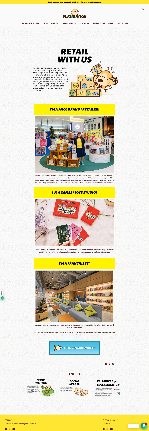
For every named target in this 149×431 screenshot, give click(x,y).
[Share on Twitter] (109, 364)
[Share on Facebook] (106, 364)
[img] (143, 9)
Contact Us (106, 424)
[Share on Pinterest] (113, 364)
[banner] (74, 13)
